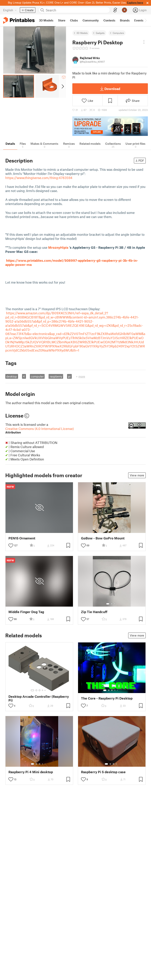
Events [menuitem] (138, 20)
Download (112, 89)
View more (137, 475)
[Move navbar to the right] (145, 20)
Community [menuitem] (91, 20)
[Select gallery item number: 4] (42, 690)
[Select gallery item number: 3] (115, 604)
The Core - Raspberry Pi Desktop (107, 698)
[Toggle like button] (10, 545)
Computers (118, 33)
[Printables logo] (19, 20)
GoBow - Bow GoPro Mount (102, 538)
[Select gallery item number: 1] (109, 530)
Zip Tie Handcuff (94, 612)
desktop (11, 376)
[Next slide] (62, 86)
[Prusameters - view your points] (124, 10)
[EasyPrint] (115, 10)
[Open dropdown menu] (144, 42)
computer (37, 376)
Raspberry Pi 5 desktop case (103, 772)
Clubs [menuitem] (74, 20)
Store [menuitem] (61, 20)
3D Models (82, 33)
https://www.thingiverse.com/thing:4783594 (38, 178)
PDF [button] (141, 160)
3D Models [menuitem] (46, 20)
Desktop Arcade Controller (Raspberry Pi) (38, 698)
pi (69, 376)
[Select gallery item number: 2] (113, 530)
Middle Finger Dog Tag (26, 612)
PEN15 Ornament (21, 538)
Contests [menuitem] (109, 20)
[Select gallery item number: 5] (45, 690)
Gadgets (100, 33)
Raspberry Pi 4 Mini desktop (30, 772)
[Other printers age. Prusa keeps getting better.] (110, 126)
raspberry (56, 376)
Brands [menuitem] (125, 20)
